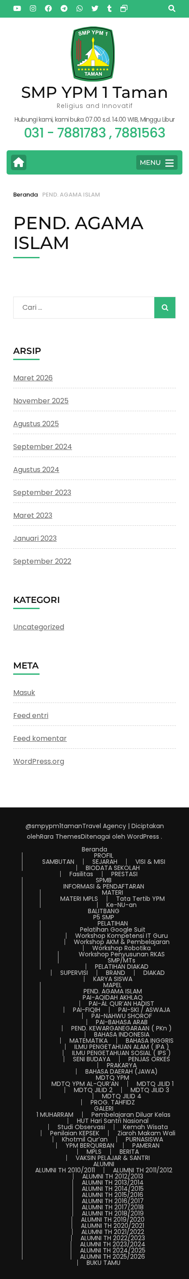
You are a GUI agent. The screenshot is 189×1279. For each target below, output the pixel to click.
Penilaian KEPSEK (74, 1133)
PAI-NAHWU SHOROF (121, 1015)
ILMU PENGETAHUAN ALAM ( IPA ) (121, 1046)
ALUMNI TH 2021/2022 (112, 1231)
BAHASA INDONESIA (121, 1034)
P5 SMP (103, 917)
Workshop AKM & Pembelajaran (122, 941)
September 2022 (42, 561)
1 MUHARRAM (54, 1114)
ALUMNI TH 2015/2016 (112, 1194)
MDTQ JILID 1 (155, 1083)
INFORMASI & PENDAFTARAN (103, 886)
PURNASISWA (144, 1139)
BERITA (129, 1151)
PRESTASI (124, 874)
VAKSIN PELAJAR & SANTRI (113, 1157)
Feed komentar (40, 738)
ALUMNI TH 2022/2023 (112, 1238)
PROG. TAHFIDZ (113, 1102)
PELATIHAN (113, 923)
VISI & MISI (150, 861)
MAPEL (112, 985)
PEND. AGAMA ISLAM (113, 991)
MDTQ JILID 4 (122, 1096)
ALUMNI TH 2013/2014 (113, 1182)
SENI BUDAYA (91, 1059)
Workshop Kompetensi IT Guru (121, 935)
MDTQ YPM (112, 1077)
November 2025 (41, 401)
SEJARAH (104, 861)
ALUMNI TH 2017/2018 (113, 1207)
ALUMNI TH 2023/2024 (112, 1244)
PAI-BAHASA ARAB (122, 1022)
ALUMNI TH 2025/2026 (112, 1256)
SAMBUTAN (58, 861)
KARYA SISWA (112, 978)
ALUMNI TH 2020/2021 (112, 1225)
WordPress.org (38, 761)
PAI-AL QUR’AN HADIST (121, 1003)
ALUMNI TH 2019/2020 (113, 1219)
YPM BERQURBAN (89, 1145)
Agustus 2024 (36, 470)
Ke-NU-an (121, 904)
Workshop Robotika (121, 948)
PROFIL (103, 855)
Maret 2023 (32, 515)
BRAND (115, 972)
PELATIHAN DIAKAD (122, 966)
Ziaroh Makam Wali (146, 1133)
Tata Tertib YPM (140, 898)
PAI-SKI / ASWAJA (144, 1009)
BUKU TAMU (103, 1262)
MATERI (112, 892)
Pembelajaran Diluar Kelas (131, 1114)
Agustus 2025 (36, 424)
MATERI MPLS (79, 898)
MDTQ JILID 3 (150, 1090)
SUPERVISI (74, 972)
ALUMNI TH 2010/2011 (65, 1170)
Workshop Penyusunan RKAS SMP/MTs (122, 957)
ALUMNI (103, 1164)
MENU (150, 162)
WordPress (143, 836)
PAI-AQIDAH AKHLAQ (113, 997)
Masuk (24, 693)
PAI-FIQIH (86, 1009)
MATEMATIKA (88, 1040)
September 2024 (42, 447)
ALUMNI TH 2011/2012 (142, 1170)
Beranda (94, 849)
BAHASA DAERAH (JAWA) (121, 1071)
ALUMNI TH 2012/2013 (112, 1176)
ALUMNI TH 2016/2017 (113, 1201)
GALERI (103, 1108)
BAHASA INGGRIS (150, 1040)
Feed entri (30, 715)
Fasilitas (81, 874)
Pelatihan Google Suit (112, 929)
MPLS (94, 1151)
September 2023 (42, 492)
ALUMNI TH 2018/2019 (113, 1213)
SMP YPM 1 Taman (94, 92)
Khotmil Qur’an (85, 1139)
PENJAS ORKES (149, 1059)
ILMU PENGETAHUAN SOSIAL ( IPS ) (121, 1052)
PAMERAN (146, 1145)
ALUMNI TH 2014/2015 (113, 1188)
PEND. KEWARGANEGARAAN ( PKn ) (121, 1028)
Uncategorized (38, 627)
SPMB (104, 880)
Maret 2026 (33, 378)
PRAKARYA (122, 1065)
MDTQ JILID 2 (93, 1090)
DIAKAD (154, 972)
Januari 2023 (35, 538)
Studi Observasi (81, 1127)
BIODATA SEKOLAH (113, 867)
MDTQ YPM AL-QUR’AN (85, 1083)
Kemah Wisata (145, 1127)
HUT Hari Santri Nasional (113, 1120)
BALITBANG (104, 911)
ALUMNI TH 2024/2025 (112, 1250)
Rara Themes (60, 836)
